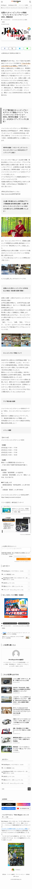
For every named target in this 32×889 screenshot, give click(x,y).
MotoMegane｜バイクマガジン (13, 571)
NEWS (3, 22)
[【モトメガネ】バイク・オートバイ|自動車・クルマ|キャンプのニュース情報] (16, 2)
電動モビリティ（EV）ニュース (13, 586)
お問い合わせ (16, 876)
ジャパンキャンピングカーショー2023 (19, 19)
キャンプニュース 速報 (24, 623)
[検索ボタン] (30, 2)
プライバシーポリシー (20, 874)
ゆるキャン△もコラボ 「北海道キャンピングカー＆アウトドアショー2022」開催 (20, 510)
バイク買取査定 (8, 574)
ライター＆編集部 (11, 874)
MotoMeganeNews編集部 (16, 659)
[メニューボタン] (2, 2)
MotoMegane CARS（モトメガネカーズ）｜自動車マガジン (15, 578)
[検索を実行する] (29, 788)
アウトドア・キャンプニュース (13, 590)
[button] (4, 48)
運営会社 (4, 874)
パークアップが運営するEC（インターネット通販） (15, 828)
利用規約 (28, 874)
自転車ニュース (8, 583)
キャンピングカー (6, 19)
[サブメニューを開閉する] (29, 571)
